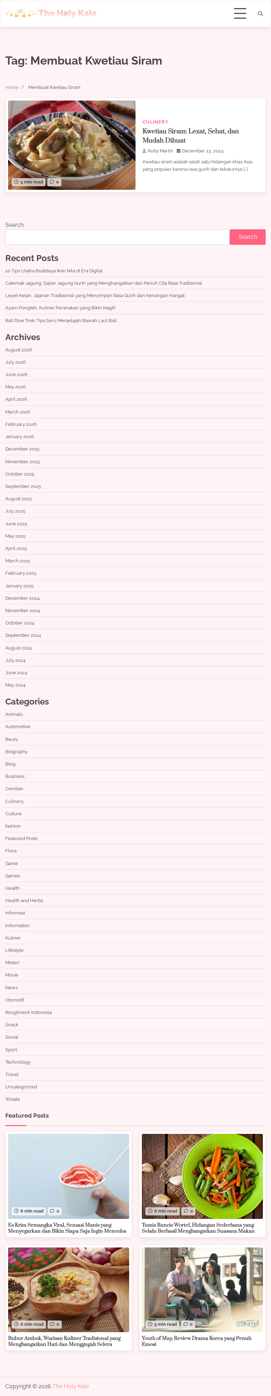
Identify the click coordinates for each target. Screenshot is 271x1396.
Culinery (155, 122)
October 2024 (19, 623)
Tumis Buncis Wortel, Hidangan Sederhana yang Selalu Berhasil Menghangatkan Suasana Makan (198, 1228)
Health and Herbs (24, 900)
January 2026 (19, 436)
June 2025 (16, 523)
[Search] (260, 13)
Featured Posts (21, 838)
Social (11, 1037)
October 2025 (19, 474)
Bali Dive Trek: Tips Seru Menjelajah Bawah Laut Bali (61, 320)
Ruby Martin (160, 150)
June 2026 (16, 374)
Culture (13, 813)
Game (11, 863)
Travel (12, 1074)
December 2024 (22, 598)
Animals (14, 714)
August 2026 (18, 349)
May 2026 (15, 386)
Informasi (15, 912)
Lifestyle (14, 950)
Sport (11, 1049)
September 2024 (23, 635)
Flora (11, 850)
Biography (16, 751)
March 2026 (17, 412)
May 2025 (15, 536)
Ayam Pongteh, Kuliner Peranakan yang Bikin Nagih (60, 307)
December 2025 (22, 449)
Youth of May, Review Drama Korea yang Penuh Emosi (196, 1341)
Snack (11, 1024)
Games (12, 875)
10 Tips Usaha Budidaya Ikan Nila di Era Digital (54, 270)
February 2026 (21, 424)
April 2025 (16, 548)
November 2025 (22, 461)
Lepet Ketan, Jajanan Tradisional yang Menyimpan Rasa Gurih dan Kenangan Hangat (95, 295)
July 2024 (15, 660)
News (11, 987)
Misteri (12, 962)
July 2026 (15, 362)
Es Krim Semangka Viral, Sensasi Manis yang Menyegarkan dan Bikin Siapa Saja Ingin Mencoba (67, 1228)
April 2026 (16, 399)
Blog (10, 764)
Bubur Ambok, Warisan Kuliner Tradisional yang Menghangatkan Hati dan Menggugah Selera (64, 1341)
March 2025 (17, 560)
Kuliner (13, 938)
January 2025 (19, 585)
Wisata (12, 1099)
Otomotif (14, 1000)
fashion (13, 826)
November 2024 (22, 610)
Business (14, 776)
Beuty (11, 739)
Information (17, 925)
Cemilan (14, 788)
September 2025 (23, 486)
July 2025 (15, 511)
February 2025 (20, 573)
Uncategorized (21, 1086)
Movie (11, 975)
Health (12, 888)
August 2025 (18, 498)
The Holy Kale (71, 1386)
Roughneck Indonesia (28, 1012)
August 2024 (18, 648)
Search (14, 225)
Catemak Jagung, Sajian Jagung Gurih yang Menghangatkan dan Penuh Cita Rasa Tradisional (103, 283)
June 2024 (16, 672)
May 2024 (15, 685)
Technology (18, 1062)
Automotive (17, 726)
